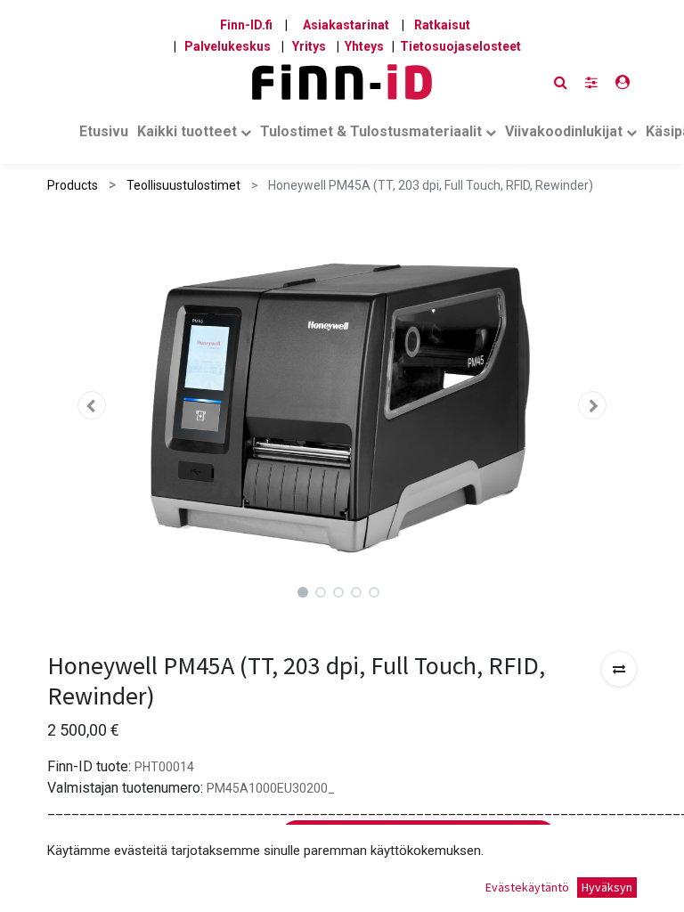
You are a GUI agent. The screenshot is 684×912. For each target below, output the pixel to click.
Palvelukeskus (227, 46)
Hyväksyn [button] (607, 887)
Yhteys (364, 46)
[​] (591, 82)
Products (72, 185)
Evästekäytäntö (527, 887)
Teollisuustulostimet (183, 185)
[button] (91, 405)
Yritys (309, 46)
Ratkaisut (442, 25)
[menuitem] (103, 135)
